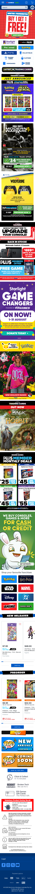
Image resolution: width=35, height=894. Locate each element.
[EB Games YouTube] (18, 865)
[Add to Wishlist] (20, 624)
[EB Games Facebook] (4, 865)
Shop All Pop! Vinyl (17, 770)
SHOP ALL (17, 665)
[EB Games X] (13, 865)
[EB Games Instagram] (8, 865)
